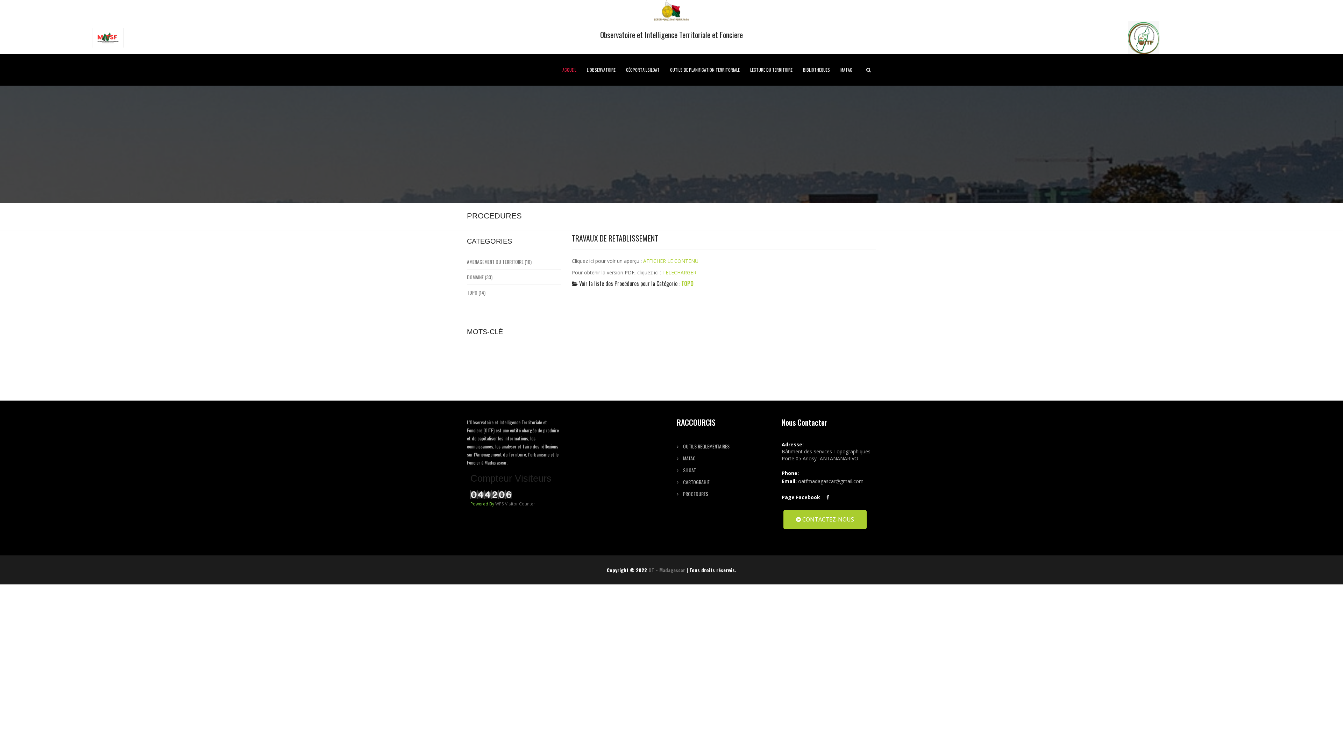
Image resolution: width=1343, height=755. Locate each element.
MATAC (846, 70)
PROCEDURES (695, 493)
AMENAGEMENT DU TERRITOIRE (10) (499, 261)
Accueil (569, 70)
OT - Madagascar (666, 570)
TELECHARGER (679, 272)
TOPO (687, 283)
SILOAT (689, 470)
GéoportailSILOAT (643, 70)
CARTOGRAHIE (696, 482)
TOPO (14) (476, 292)
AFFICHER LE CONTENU (670, 261)
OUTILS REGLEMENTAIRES (706, 446)
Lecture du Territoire (771, 70)
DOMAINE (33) (479, 277)
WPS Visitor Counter (515, 503)
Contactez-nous (827, 519)
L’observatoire (601, 70)
